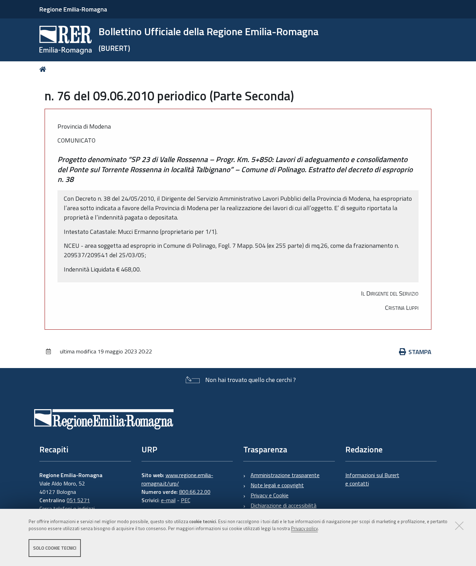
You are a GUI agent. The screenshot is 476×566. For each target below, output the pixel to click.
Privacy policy (304, 528)
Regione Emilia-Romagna (73, 9)
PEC (185, 500)
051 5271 (78, 500)
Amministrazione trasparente (285, 475)
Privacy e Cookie (270, 495)
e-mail (168, 500)
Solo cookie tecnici (54, 547)
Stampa (419, 352)
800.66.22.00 (194, 492)
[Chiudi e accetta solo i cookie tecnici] (459, 525)
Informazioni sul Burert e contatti (372, 479)
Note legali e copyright (277, 485)
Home (44, 69)
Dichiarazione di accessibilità (283, 505)
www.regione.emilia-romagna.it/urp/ (177, 479)
